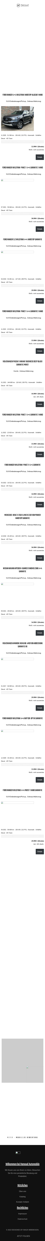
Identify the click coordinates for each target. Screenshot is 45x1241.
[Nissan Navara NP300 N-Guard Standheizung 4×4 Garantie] (17, 584)
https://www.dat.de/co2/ (32, 921)
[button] (8, 5)
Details (39, 157)
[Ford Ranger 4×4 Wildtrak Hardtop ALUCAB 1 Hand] (17, 130)
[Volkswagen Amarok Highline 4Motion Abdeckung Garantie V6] (17, 659)
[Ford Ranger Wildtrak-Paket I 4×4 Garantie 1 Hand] (17, 181)
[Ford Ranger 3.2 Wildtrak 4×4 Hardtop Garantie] (17, 252)
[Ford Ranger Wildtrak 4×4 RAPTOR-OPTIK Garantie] (17, 731)
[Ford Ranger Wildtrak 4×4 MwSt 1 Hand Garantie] (17, 803)
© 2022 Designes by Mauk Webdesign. (22, 1230)
